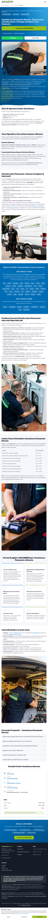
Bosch (32, 283)
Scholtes (41, 291)
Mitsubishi (43, 288)
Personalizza (24, 916)
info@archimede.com (26, 905)
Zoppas (38, 294)
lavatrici (5, 306)
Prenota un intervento (12, 787)
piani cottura (26, 309)
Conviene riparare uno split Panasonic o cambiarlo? (15, 759)
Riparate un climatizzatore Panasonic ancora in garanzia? (17, 741)
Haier (35, 286)
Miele (37, 288)
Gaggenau (20, 286)
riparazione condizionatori (37, 206)
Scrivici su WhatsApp (12, 778)
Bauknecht (16, 283)
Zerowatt (33, 294)
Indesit (22, 288)
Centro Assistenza (5, 5)
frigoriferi (19, 306)
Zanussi (26, 294)
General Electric (28, 286)
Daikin (43, 283)
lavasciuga (42, 306)
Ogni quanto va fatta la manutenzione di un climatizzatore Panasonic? (20, 745)
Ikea (17, 288)
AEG (4, 283)
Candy (38, 283)
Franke (14, 286)
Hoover (40, 286)
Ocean (11, 291)
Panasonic (17, 291)
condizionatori (34, 306)
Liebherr (32, 288)
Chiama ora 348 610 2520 (24, 28)
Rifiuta (8, 916)
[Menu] (45, 1)
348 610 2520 (5, 88)
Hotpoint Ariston (6, 288)
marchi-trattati (14, 5)
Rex (22, 291)
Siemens (9, 294)
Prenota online (35, 38)
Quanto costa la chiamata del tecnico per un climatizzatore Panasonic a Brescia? (23, 736)
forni (20, 309)
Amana (9, 283)
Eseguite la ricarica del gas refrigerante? (13, 750)
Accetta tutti (39, 916)
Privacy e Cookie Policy (7, 870)
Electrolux (8, 286)
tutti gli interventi (14, 207)
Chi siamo (4, 865)
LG (27, 288)
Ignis (13, 288)
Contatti (3, 867)
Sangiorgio (34, 291)
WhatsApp (13, 38)
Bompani (27, 283)
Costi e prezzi (5, 868)
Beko (21, 283)
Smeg (15, 294)
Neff (6, 291)
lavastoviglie (12, 306)
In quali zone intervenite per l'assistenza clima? (14, 755)
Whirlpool (20, 294)
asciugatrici (26, 306)
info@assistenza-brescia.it (15, 634)
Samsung (28, 291)
